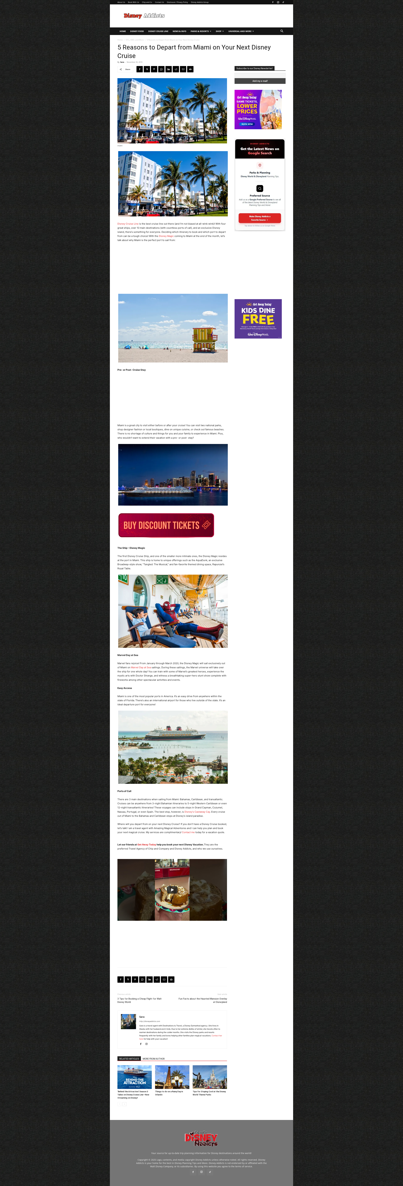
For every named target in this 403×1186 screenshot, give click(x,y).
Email (185, 81)
